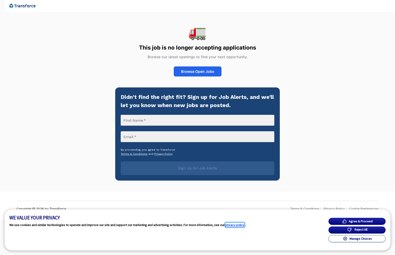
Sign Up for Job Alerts (197, 168)
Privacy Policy (163, 153)
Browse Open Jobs (197, 71)
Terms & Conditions (134, 153)
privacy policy (234, 225)
